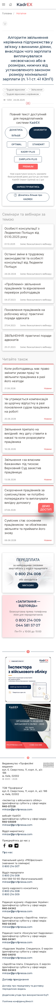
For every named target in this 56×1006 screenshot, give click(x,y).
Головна (7, 13)
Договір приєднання (15, 979)
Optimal (16, 144)
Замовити (40, 129)
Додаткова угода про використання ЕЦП (25, 995)
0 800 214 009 (28, 620)
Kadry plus (28, 151)
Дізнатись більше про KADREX (30, 197)
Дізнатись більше (16, 132)
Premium (28, 166)
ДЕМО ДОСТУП (46, 507)
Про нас (7, 852)
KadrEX (35, 122)
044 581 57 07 (28, 625)
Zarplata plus (28, 159)
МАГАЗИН (28, 585)
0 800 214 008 (11, 875)
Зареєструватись (28, 186)
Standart (38, 144)
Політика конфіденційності (17, 1001)
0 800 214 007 (10, 866)
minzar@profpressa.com (17, 809)
